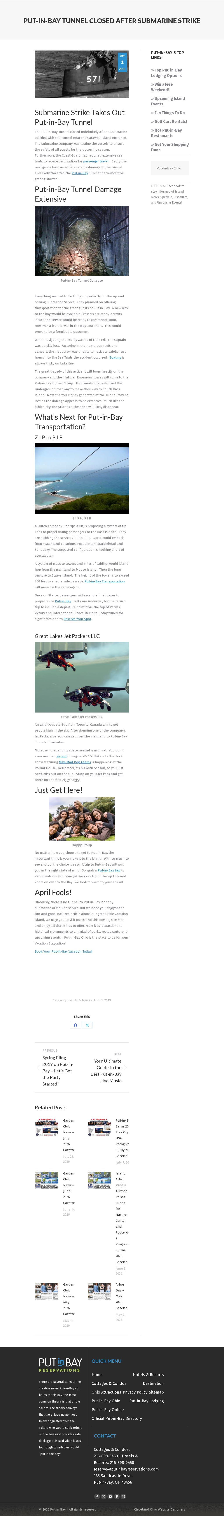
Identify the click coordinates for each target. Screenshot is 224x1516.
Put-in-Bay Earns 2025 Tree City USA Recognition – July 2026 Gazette (125, 1138)
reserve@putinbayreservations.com (126, 1469)
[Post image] (47, 1127)
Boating (115, 357)
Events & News (79, 1000)
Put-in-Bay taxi (109, 870)
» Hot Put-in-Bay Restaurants (166, 133)
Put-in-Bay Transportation (105, 581)
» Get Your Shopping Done (170, 147)
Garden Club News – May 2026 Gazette (69, 1299)
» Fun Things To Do (168, 112)
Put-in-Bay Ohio (169, 168)
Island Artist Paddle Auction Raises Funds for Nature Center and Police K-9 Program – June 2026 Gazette (122, 1217)
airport (61, 756)
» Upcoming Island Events (168, 101)
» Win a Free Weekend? (162, 87)
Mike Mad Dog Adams (75, 762)
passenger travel (95, 161)
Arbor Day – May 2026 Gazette (121, 1296)
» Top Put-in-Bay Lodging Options (166, 73)
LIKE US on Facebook (166, 186)
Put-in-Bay (80, 173)
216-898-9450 (106, 1456)
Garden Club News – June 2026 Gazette (69, 1188)
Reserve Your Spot (77, 619)
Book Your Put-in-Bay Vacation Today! (63, 951)
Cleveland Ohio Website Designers (159, 1509)
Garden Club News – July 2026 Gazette (69, 1135)
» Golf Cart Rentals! (169, 121)
